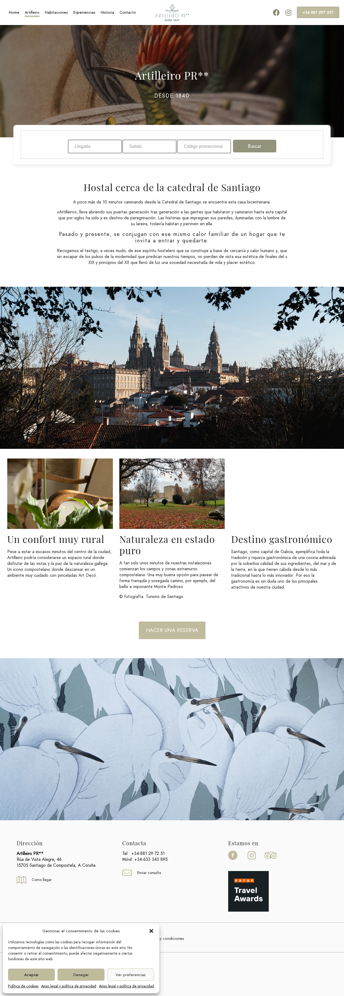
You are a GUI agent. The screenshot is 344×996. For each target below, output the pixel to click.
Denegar (81, 974)
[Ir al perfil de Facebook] (234, 859)
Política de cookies (23, 986)
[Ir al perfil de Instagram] (252, 859)
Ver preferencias (131, 974)
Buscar (254, 146)
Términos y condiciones (163, 938)
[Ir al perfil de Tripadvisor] (272, 859)
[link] (248, 891)
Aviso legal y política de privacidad (68, 986)
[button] (151, 931)
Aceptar (31, 974)
